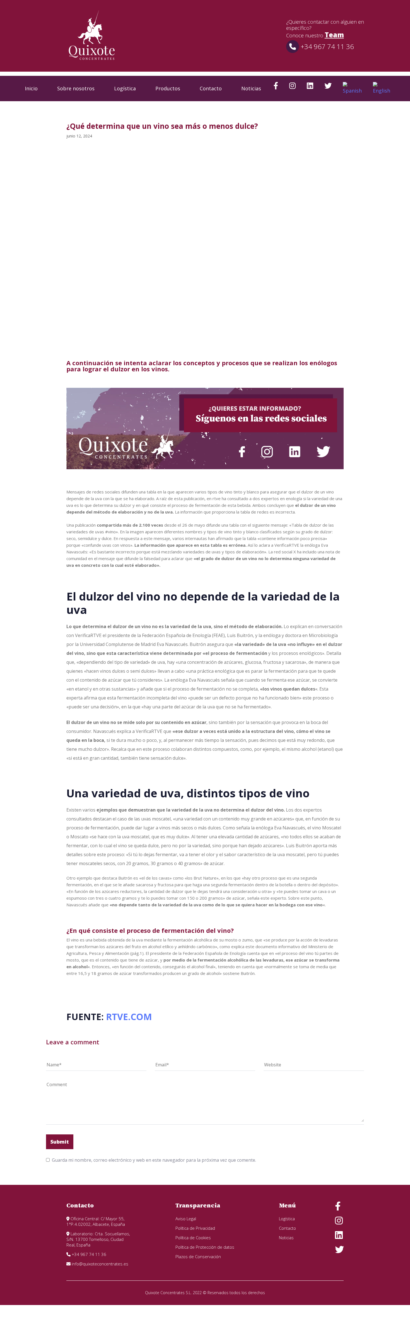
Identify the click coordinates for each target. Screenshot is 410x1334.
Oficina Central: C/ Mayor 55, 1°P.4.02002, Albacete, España (95, 1221)
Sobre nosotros (76, 88)
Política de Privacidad (195, 1228)
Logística (125, 88)
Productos (167, 88)
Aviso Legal (185, 1218)
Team (334, 34)
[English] (381, 88)
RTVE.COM (128, 1017)
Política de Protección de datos (204, 1247)
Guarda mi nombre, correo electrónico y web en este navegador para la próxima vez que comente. (154, 1160)
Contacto (211, 88)
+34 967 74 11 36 (326, 46)
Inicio (31, 88)
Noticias (251, 88)
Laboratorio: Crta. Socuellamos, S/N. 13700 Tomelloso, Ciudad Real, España (98, 1239)
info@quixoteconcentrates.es (99, 1264)
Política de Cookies (193, 1237)
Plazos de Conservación (198, 1256)
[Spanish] (352, 88)
